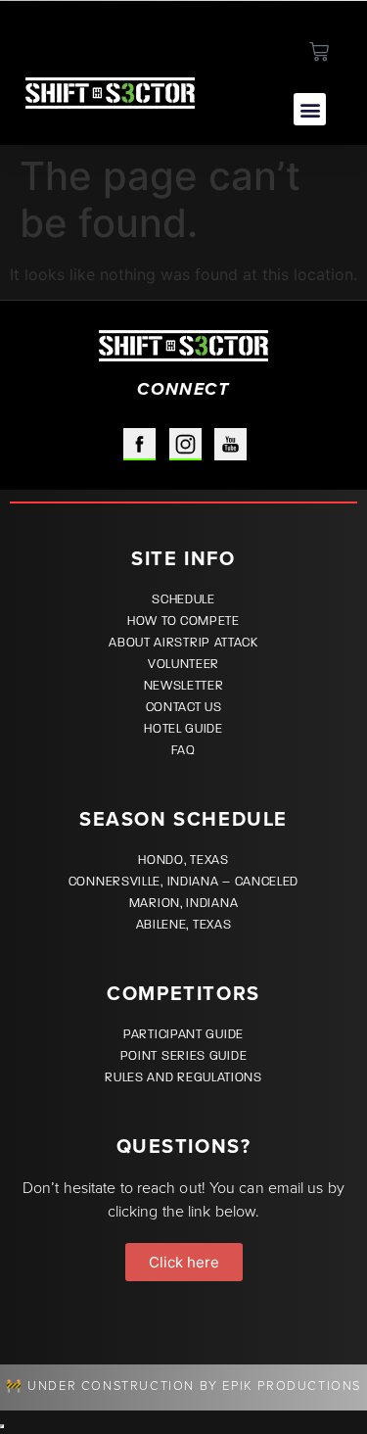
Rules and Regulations (183, 1077)
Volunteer (183, 664)
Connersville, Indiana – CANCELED (183, 881)
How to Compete (183, 621)
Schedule (183, 599)
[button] (310, 109)
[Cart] (319, 51)
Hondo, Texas (183, 860)
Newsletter (184, 685)
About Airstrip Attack (183, 642)
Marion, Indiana (184, 903)
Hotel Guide (183, 729)
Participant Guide (183, 1034)
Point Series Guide (184, 1056)
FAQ (183, 750)
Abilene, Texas (184, 924)
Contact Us (184, 707)
